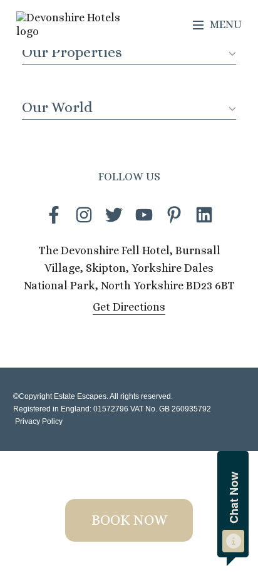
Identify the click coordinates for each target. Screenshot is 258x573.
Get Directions (129, 307)
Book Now (129, 520)
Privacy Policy (38, 421)
